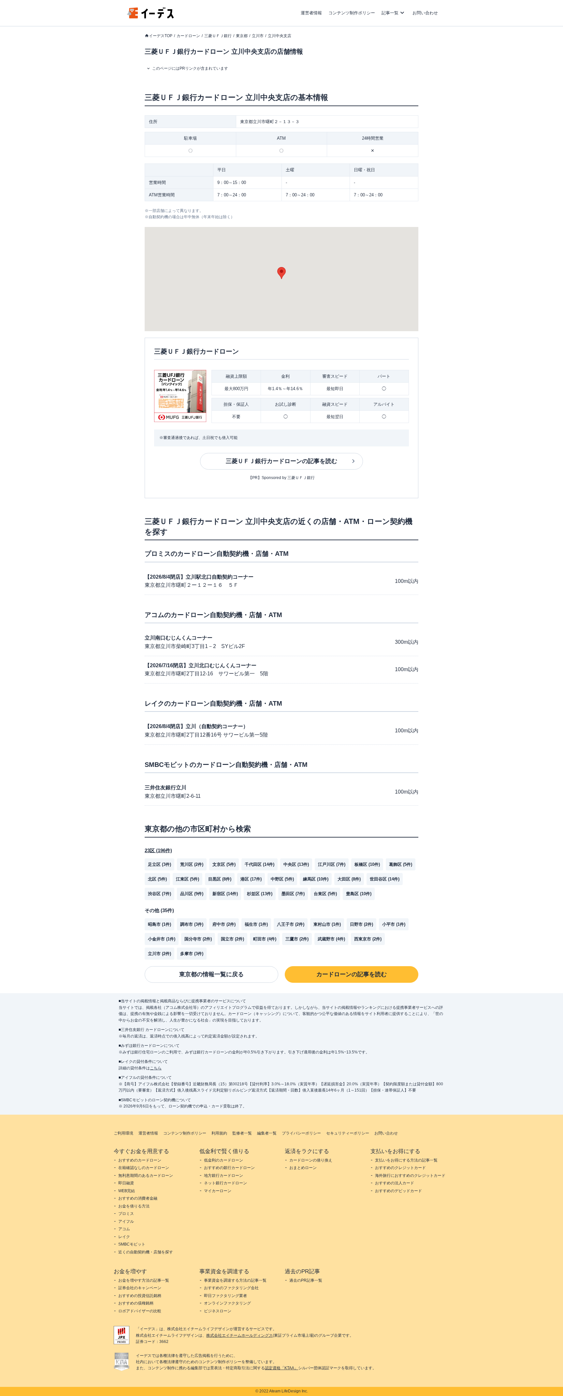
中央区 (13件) (296, 864)
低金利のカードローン (223, 1160)
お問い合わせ (425, 12)
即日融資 (126, 1183)
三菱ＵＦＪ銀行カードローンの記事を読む (281, 461)
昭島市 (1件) (159, 924)
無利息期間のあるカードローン (145, 1175)
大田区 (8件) (349, 879)
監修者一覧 (242, 1133)
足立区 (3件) (159, 864)
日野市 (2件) (361, 924)
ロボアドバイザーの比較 (139, 1311)
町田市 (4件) (264, 939)
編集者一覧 (267, 1133)
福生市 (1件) (256, 924)
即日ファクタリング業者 (225, 1295)
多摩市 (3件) (191, 953)
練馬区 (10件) (315, 879)
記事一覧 (390, 12)
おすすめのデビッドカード (398, 1191)
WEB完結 (126, 1191)
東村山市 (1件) (327, 924)
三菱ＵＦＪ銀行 (218, 36)
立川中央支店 (279, 36)
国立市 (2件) (232, 939)
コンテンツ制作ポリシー (351, 12)
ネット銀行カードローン (225, 1183)
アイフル (126, 1221)
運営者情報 (311, 12)
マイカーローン (217, 1191)
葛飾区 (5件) (400, 864)
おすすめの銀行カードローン (229, 1167)
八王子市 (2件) (290, 924)
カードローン (188, 36)
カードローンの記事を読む (351, 974)
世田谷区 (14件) (384, 879)
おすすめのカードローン (139, 1160)
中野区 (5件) (282, 879)
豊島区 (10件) (358, 893)
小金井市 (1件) (161, 939)
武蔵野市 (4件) (331, 939)
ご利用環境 (123, 1133)
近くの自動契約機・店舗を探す (145, 1252)
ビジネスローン (217, 1311)
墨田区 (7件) (293, 893)
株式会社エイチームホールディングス (239, 1335)
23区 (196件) (158, 850)
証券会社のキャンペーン (139, 1288)
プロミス (126, 1213)
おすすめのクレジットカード (400, 1167)
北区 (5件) (157, 879)
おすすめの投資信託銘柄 (139, 1295)
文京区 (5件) (224, 864)
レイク (124, 1236)
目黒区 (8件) (219, 879)
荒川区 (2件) (191, 864)
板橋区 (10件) (367, 864)
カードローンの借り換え (310, 1160)
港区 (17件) (251, 879)
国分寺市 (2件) (198, 939)
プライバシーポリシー (301, 1133)
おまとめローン (303, 1167)
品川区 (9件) (191, 893)
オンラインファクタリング (227, 1303)
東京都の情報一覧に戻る (211, 974)
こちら (156, 1068)
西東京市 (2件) (368, 939)
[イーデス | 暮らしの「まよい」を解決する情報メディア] (150, 17)
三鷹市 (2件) (297, 939)
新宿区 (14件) (225, 893)
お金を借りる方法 (134, 1206)
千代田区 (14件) (259, 864)
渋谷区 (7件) (159, 893)
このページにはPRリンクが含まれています (190, 68)
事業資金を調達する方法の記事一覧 (235, 1280)
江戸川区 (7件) (331, 864)
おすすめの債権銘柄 (135, 1303)
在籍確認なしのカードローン (143, 1167)
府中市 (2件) (224, 924)
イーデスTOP (160, 36)
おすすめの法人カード (394, 1183)
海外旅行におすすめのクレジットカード (410, 1175)
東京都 (242, 36)
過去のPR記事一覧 (305, 1280)
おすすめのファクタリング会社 (231, 1288)
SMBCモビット (131, 1244)
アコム (124, 1229)
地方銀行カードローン (223, 1175)
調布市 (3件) (191, 924)
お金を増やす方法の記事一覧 (143, 1280)
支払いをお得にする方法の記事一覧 (406, 1160)
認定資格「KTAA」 (281, 1368)
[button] (281, 273)
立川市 (258, 36)
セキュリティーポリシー (347, 1133)
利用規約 (219, 1133)
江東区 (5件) (187, 879)
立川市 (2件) (159, 953)
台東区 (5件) (325, 893)
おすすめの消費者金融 (137, 1198)
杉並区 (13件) (259, 893)
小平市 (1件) (393, 924)
